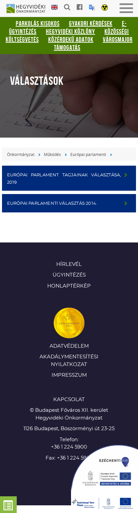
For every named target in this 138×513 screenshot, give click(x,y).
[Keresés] (67, 7)
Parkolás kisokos (38, 23)
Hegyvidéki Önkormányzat (28, 9)
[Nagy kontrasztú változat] (104, 8)
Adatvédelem (69, 346)
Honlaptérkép (69, 286)
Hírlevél (69, 264)
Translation (92, 7)
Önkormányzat (20, 154)
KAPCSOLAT (69, 399)
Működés (52, 154)
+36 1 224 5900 (69, 447)
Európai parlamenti (88, 154)
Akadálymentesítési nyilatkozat (69, 360)
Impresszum (69, 375)
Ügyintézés (69, 275)
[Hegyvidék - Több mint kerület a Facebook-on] (79, 7)
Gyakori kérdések (91, 23)
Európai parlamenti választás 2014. (52, 203)
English (54, 7)
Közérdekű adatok (70, 39)
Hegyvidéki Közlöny (70, 31)
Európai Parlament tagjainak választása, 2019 (64, 179)
